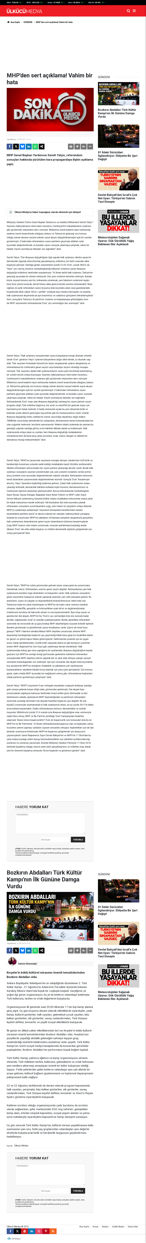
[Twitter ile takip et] (17, 1231)
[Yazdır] (71, 146)
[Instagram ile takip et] (38, 1231)
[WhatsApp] (35, 146)
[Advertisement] (73, 48)
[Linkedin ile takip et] (31, 1231)
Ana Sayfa (15, 22)
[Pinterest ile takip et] (45, 1231)
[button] (77, 146)
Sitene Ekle (133, 1227)
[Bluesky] (22, 146)
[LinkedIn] (29, 146)
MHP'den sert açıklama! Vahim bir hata (54, 22)
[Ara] (128, 11)
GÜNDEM (28, 22)
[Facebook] (9, 146)
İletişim (105, 1227)
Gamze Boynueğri (27, 963)
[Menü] (134, 11)
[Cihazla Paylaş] (41, 146)
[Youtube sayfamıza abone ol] (24, 1231)
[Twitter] (16, 146)
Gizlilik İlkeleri (118, 1227)
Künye (95, 1227)
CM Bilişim (16, 1239)
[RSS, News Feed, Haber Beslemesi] (53, 1231)
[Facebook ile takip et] (10, 1231)
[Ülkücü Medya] (24, 11)
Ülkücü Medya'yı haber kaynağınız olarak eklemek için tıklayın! (48, 212)
